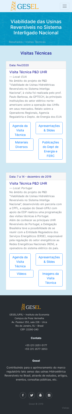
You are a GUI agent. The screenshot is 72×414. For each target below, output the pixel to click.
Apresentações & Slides (49, 128)
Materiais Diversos (21, 145)
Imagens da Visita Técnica (50, 278)
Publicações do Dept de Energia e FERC (50, 149)
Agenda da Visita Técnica (20, 130)
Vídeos (21, 273)
